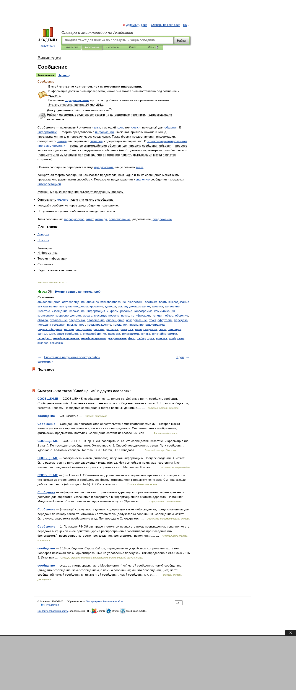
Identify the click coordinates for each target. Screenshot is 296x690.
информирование (119, 311)
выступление (68, 306)
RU (185, 24)
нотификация (140, 315)
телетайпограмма (164, 333)
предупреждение (99, 324)
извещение (60, 311)
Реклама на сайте (113, 601)
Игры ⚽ (153, 47)
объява (42, 320)
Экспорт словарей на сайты (52, 611)
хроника (161, 338)
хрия (150, 338)
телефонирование (66, 338)
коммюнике (45, 315)
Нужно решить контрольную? (78, 291)
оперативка (77, 320)
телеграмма (130, 333)
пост (82, 324)
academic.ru (48, 45)
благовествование (113, 302)
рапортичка (83, 329)
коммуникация (164, 311)
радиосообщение (49, 329)
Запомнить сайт (137, 24)
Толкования (92, 47)
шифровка (176, 338)
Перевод (64, 75)
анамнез (92, 302)
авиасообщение (48, 302)
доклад (123, 306)
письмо (72, 324)
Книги (133, 47)
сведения (150, 329)
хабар (141, 338)
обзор (169, 315)
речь (138, 329)
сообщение (46, 415)
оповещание (96, 320)
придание (120, 324)
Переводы (112, 47)
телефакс (44, 338)
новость (113, 315)
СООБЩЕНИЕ (47, 398)
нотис (125, 315)
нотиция (157, 315)
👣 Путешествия (50, 605)
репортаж (126, 329)
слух (52, 333)
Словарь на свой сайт (165, 24)
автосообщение (73, 302)
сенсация (174, 329)
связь (162, 329)
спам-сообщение (69, 333)
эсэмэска (56, 342)
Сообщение (46, 423)
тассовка (114, 333)
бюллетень (135, 302)
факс (131, 338)
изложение (77, 311)
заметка (157, 306)
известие (43, 311)
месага (88, 315)
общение (181, 315)
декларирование (91, 306)
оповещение (115, 320)
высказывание (47, 306)
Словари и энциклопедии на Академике (97, 32)
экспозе (42, 342)
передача (181, 320)
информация (95, 311)
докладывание (139, 306)
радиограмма (155, 324)
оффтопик (165, 320)
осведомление (136, 320)
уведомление (117, 338)
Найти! (182, 40)
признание (136, 324)
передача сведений (51, 324)
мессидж (100, 315)
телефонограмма (93, 338)
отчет (152, 320)
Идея (180, 357)
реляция (112, 329)
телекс (145, 333)
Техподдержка (94, 601)
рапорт (69, 329)
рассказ (98, 329)
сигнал (42, 333)
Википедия (71, 47)
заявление (172, 306)
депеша (110, 306)
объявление (58, 320)
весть (163, 302)
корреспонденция (68, 315)
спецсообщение (94, 333)
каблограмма (143, 311)
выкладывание (178, 302)
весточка (151, 302)
